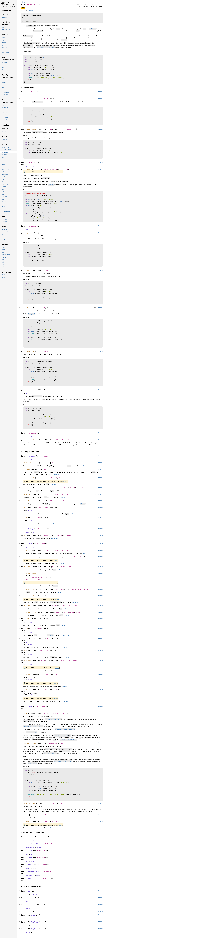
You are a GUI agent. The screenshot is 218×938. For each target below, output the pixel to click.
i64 (56, 440)
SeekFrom (45, 713)
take (25, 650)
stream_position (30, 743)
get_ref (30, 233)
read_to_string (30, 612)
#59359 (60, 825)
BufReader (32, 92)
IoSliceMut (59, 589)
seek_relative (32, 440)
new (28, 99)
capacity (30, 351)
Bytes (39, 629)
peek (29, 169)
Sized (29, 19)
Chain (49, 639)
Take (47, 650)
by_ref (26, 618)
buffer (29, 308)
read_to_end (28, 606)
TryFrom (34, 922)
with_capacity (32, 129)
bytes (26, 629)
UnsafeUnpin (33, 871)
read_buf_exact (30, 573)
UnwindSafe (33, 878)
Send (30, 851)
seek (25, 713)
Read (23, 7)
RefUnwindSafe (34, 844)
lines (26, 517)
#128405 (60, 172)
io (24, 2)
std (7, 2)
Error (66, 169)
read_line (28, 501)
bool (55, 478)
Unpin (30, 864)
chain (26, 639)
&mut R (48, 270)
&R (43, 233)
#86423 (65, 481)
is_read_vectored (30, 596)
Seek (27, 437)
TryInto (34, 929)
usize (50, 129)
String (52, 501)
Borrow (31, 898)
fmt (25, 535)
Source (30, 10)
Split (47, 507)
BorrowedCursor (54, 557)
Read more (86, 466)
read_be (27, 689)
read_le (27, 674)
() (69, 440)
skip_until (28, 494)
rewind (26, 815)
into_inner (31, 390)
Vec (62, 40)
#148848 (57, 668)
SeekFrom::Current (52, 719)
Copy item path (39, 4)
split (26, 507)
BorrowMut (32, 905)
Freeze (31, 837)
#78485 (55, 560)
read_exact (28, 567)
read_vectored (29, 589)
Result (54, 169)
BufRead (31, 456)
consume (27, 469)
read (25, 550)
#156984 (55, 683)
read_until (28, 488)
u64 (40, 650)
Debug (30, 529)
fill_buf (27, 463)
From (30, 912)
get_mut (30, 270)
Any (29, 891)
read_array (28, 660)
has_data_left (29, 478)
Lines (39, 517)
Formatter (45, 535)
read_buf (27, 557)
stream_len (28, 821)
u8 (60, 169)
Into (33, 915)
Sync (30, 858)
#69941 (57, 599)
